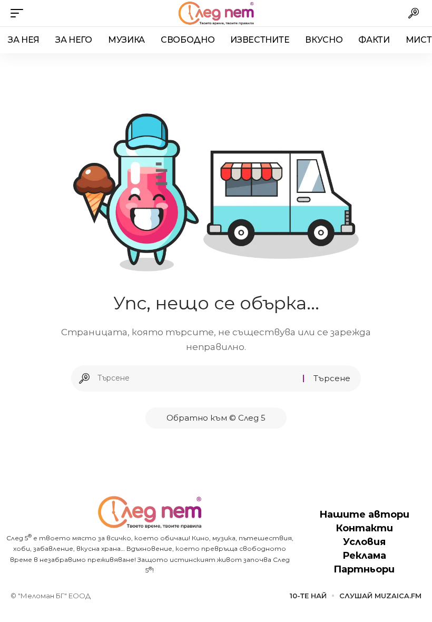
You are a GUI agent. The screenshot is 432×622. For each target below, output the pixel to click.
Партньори (364, 569)
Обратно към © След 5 (216, 418)
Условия (364, 542)
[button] (19, 13)
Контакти (364, 528)
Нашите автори (364, 514)
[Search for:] (196, 378)
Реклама (364, 555)
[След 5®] (216, 13)
